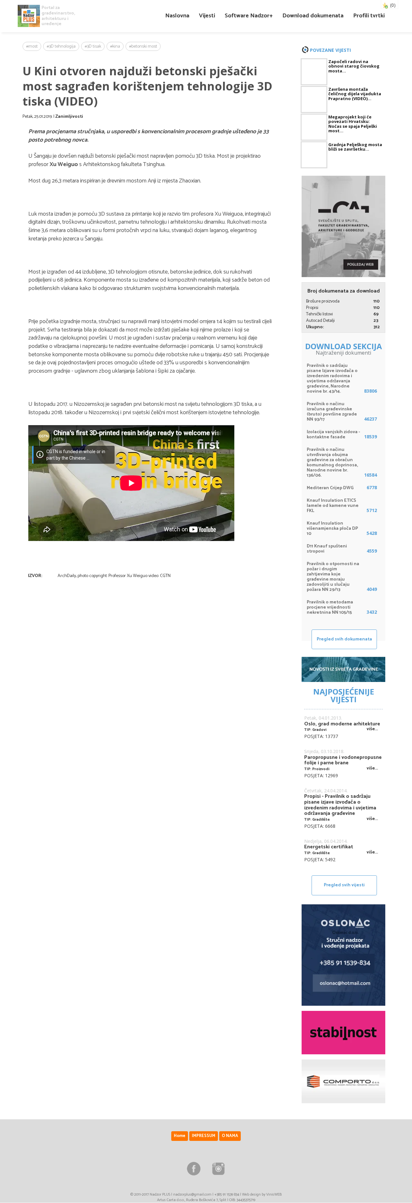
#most (32, 46)
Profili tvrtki (369, 16)
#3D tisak (93, 46)
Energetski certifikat (328, 847)
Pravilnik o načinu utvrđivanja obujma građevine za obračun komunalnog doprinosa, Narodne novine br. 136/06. (332, 462)
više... (372, 729)
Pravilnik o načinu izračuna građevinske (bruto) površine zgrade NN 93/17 (332, 411)
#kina (115, 46)
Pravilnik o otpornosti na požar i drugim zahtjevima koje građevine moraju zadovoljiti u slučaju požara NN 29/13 (333, 576)
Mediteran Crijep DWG (330, 488)
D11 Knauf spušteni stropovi (327, 549)
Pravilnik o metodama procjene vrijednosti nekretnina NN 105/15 (330, 607)
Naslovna (177, 16)
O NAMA (230, 1136)
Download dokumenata (312, 16)
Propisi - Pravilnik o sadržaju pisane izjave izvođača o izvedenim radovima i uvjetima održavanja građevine (340, 805)
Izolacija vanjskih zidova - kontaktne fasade (333, 434)
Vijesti (207, 16)
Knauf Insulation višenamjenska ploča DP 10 (332, 528)
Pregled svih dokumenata (344, 639)
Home (179, 1136)
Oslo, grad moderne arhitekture (342, 724)
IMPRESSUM (203, 1136)
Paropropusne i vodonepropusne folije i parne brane (343, 760)
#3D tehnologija (61, 46)
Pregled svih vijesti (344, 885)
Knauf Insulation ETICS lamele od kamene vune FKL (333, 506)
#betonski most (143, 46)
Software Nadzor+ (249, 16)
